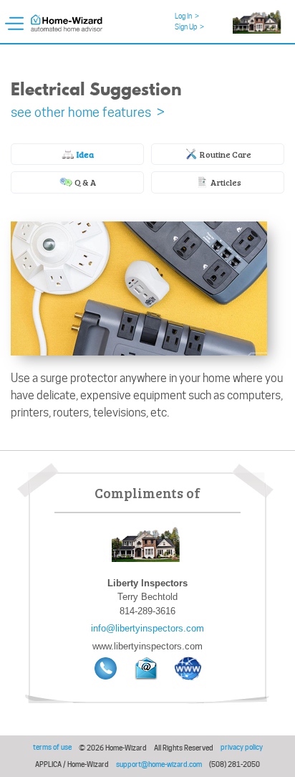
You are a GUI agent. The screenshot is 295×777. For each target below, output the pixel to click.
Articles (225, 182)
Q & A (85, 182)
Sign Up (189, 26)
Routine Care (224, 154)
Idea (84, 154)
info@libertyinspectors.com (147, 628)
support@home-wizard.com (159, 764)
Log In (187, 15)
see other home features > (88, 112)
